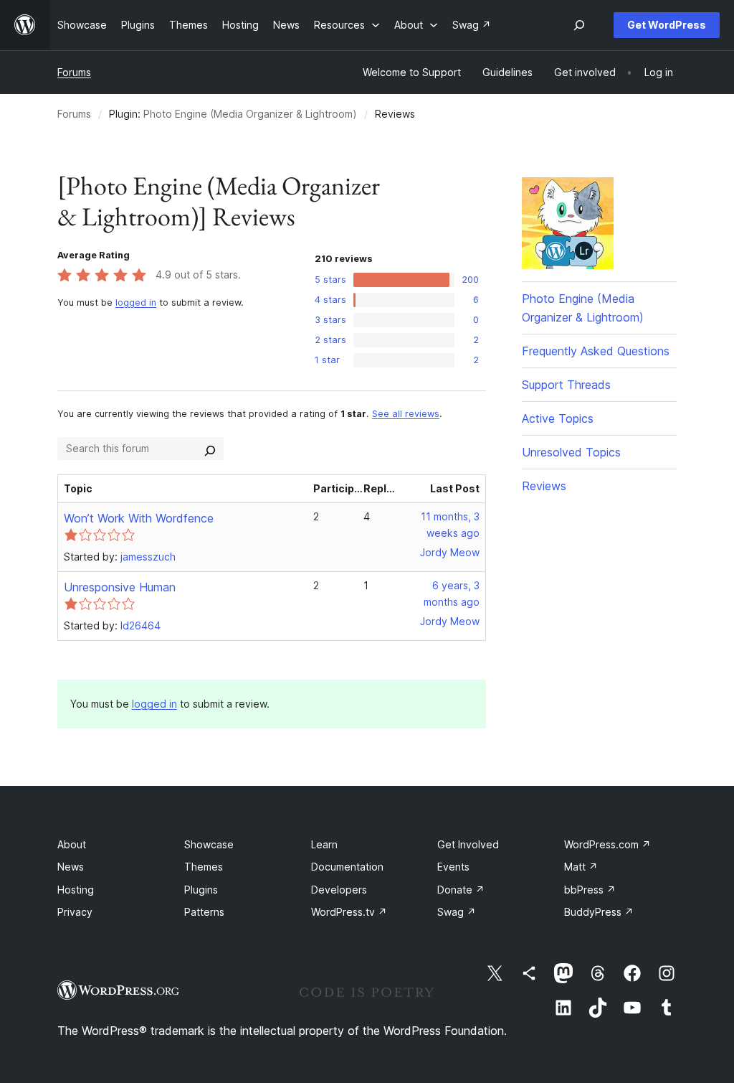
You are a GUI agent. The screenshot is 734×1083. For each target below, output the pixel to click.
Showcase (209, 844)
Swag (456, 912)
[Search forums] (210, 448)
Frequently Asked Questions (595, 351)
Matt (581, 867)
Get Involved (468, 844)
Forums (74, 72)
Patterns (204, 912)
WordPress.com (607, 844)
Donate (461, 889)
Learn (324, 844)
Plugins (201, 889)
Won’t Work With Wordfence (139, 518)
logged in (135, 302)
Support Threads (566, 385)
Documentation (347, 867)
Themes (203, 867)
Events (453, 867)
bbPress (590, 889)
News (70, 867)
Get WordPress (666, 25)
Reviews (544, 486)
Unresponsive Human (120, 587)
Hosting (75, 889)
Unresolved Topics (571, 452)
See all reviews (405, 413)
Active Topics (558, 418)
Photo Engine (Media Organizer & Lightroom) (250, 114)
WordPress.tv (349, 912)
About (71, 844)
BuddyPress (599, 912)
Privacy (74, 912)
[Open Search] (579, 25)
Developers (339, 889)
